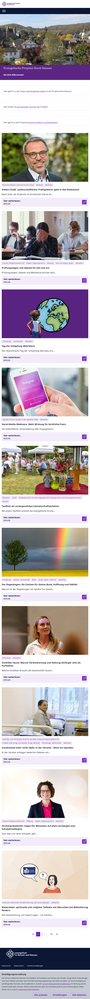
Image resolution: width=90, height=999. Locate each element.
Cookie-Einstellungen (35, 966)
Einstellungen (60, 995)
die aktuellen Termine (27, 107)
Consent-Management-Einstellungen (56, 984)
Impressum (6, 966)
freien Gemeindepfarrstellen (33, 91)
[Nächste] (56, 934)
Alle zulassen (40, 995)
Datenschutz (18, 966)
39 (51, 934)
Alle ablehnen (79, 995)
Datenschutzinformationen (28, 989)
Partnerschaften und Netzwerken (43, 122)
